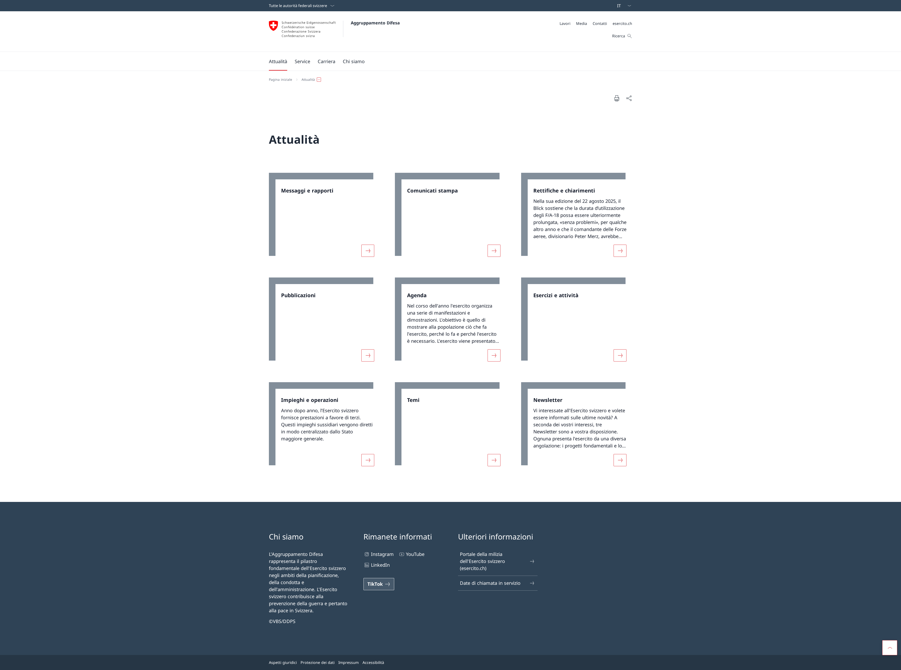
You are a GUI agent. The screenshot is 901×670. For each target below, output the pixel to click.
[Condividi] (629, 98)
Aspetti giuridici (283, 662)
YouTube (415, 554)
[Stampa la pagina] (617, 98)
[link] (324, 217)
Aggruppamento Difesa (375, 23)
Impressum (348, 662)
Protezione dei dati (318, 662)
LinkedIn (380, 565)
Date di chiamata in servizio (490, 583)
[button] (278, 61)
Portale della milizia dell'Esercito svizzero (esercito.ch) (482, 561)
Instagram (382, 554)
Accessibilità (373, 662)
